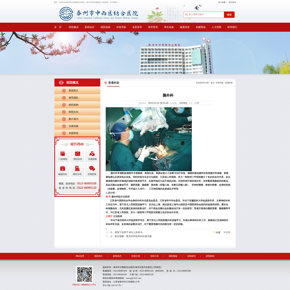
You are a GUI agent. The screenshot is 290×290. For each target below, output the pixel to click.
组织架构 (73, 104)
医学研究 (153, 27)
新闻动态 (89, 27)
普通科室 (229, 83)
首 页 (57, 27)
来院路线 (210, 256)
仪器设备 (73, 126)
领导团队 (73, 97)
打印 (228, 232)
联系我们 (232, 27)
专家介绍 (154, 256)
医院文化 (73, 112)
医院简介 (73, 90)
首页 (212, 83)
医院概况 (74, 27)
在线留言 (191, 256)
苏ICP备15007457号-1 (113, 285)
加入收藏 (221, 2)
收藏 (218, 232)
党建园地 (200, 27)
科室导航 (121, 27)
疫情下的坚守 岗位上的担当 (129, 232)
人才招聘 (216, 27)
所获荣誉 (73, 133)
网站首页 (80, 256)
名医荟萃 (137, 27)
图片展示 (73, 119)
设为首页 (232, 2)
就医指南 (105, 27)
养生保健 (169, 27)
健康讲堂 (185, 27)
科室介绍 (136, 256)
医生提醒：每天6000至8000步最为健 (133, 236)
